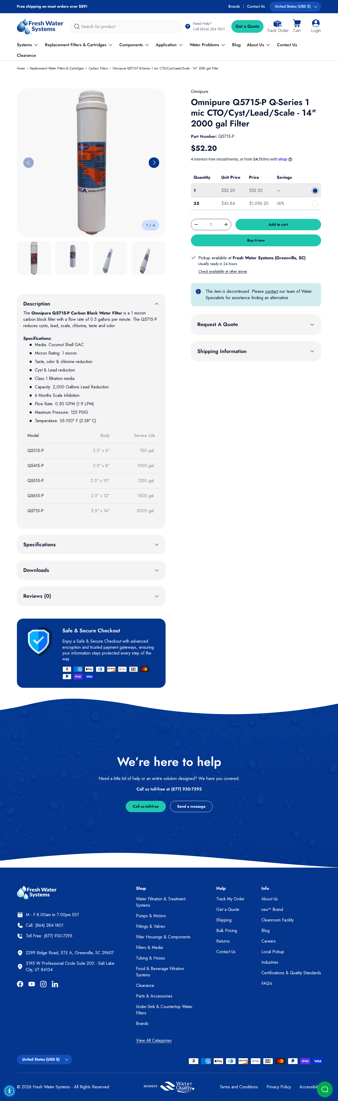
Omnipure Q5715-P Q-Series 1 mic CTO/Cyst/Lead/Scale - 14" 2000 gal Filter (165, 68)
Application (166, 45)
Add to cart (278, 224)
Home (21, 68)
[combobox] (126, 26)
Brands (234, 6)
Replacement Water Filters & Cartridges (57, 68)
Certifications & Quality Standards (291, 973)
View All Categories (154, 1040)
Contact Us (256, 6)
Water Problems (204, 45)
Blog (236, 45)
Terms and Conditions (239, 1087)
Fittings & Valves (150, 926)
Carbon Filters (98, 68)
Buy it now (256, 240)
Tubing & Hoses (150, 958)
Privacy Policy (278, 1087)
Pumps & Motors (151, 916)
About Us (255, 45)
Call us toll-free (146, 806)
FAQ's (266, 983)
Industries (269, 962)
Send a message (191, 806)
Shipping (224, 920)
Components (131, 45)
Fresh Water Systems (51, 1087)
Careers (268, 941)
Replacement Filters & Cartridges (75, 45)
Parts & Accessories (154, 996)
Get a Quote (247, 26)
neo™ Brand (272, 909)
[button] (297, 26)
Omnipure (199, 91)
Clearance (26, 55)
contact (271, 291)
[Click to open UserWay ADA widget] (9, 1091)
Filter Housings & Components (163, 937)
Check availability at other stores (222, 271)
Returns (223, 941)
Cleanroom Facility (277, 920)
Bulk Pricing (226, 931)
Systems (24, 45)
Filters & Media (149, 947)
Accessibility (310, 1087)
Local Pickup (272, 952)
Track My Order (230, 899)
